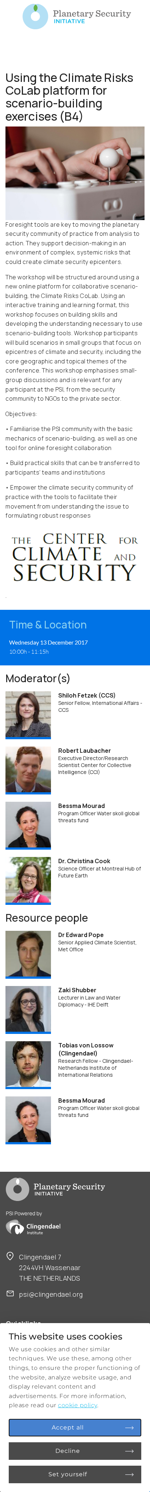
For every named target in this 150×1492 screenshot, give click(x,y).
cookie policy (77, 1405)
